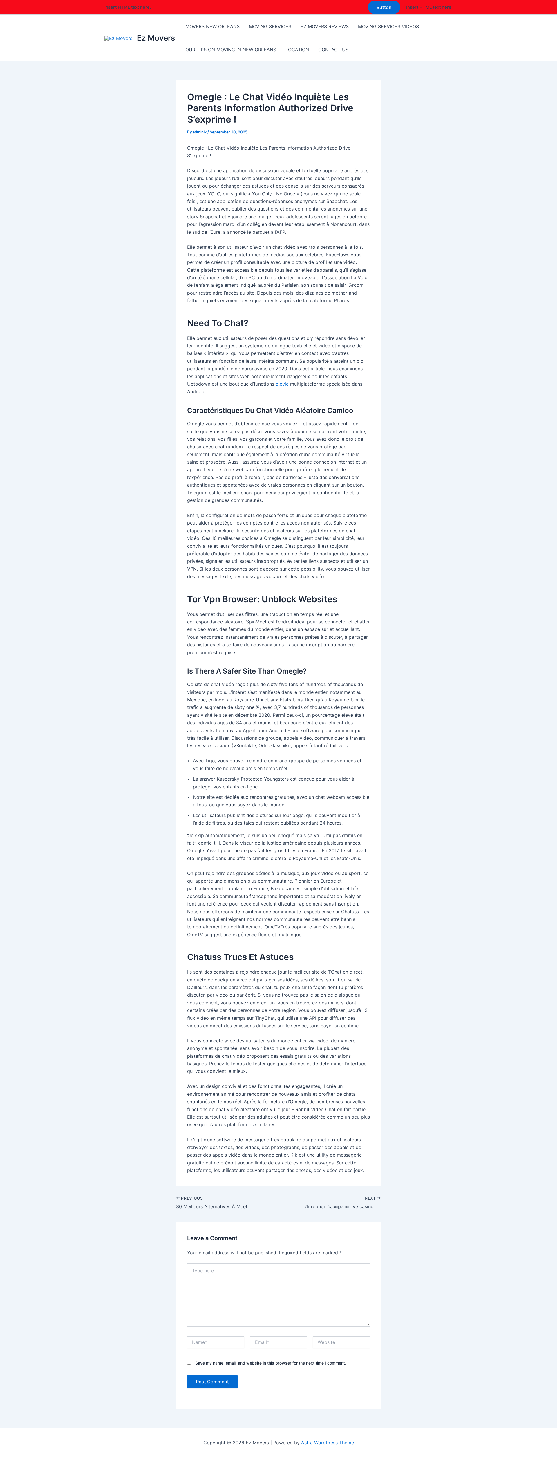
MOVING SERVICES (270, 26)
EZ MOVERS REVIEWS (325, 26)
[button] (384, 7)
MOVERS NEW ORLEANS (212, 26)
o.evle (282, 384)
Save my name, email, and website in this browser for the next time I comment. (270, 1362)
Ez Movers (156, 37)
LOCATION (297, 49)
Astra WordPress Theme (327, 1442)
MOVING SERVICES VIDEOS (388, 26)
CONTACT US (333, 49)
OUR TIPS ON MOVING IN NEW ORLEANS (230, 49)
